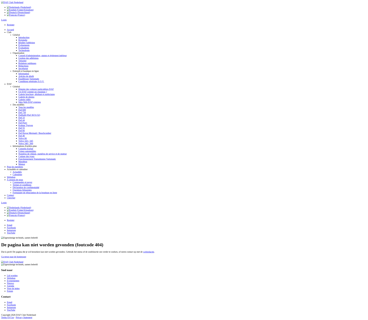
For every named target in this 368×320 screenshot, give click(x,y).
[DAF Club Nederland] (12, 2)
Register (10, 25)
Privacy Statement (24, 317)
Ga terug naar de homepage (13, 256)
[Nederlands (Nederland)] (19, 7)
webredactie (148, 252)
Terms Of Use (7, 317)
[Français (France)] (16, 15)
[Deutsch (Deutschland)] (18, 12)
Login (4, 20)
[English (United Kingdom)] (20, 10)
